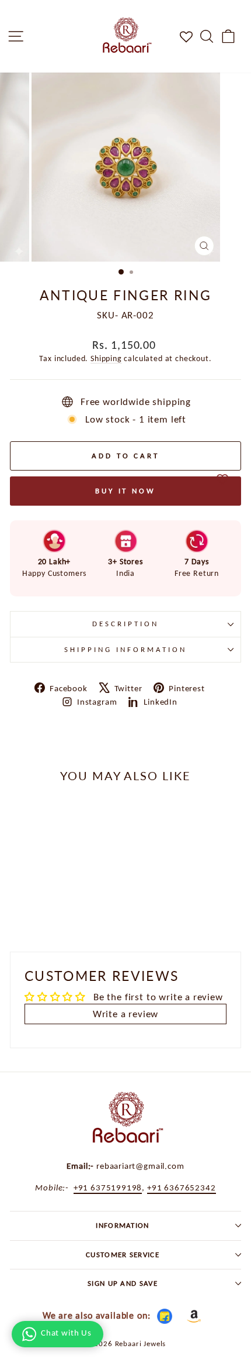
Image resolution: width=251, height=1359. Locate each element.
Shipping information (125, 649)
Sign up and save (123, 1283)
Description (125, 624)
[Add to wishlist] (222, 479)
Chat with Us (66, 1332)
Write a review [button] (126, 1014)
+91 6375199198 (108, 1187)
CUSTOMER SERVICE (122, 1255)
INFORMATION (122, 1225)
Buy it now (125, 490)
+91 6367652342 (181, 1187)
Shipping (106, 358)
